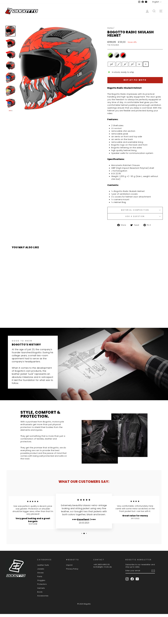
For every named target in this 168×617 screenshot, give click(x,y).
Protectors (42, 584)
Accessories (42, 596)
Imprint (69, 565)
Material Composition (135, 210)
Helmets (41, 588)
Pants (39, 576)
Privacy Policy (72, 569)
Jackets (40, 569)
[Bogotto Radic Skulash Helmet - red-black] (32, 315)
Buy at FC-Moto (135, 80)
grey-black (116, 55)
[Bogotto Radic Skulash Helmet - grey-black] (29, 315)
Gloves (40, 573)
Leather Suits (43, 565)
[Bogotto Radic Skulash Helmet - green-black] (25, 315)
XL (125, 64)
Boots (39, 592)
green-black (110, 55)
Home (110, 28)
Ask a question (135, 216)
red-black (123, 55)
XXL (111, 64)
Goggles (41, 580)
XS (132, 64)
